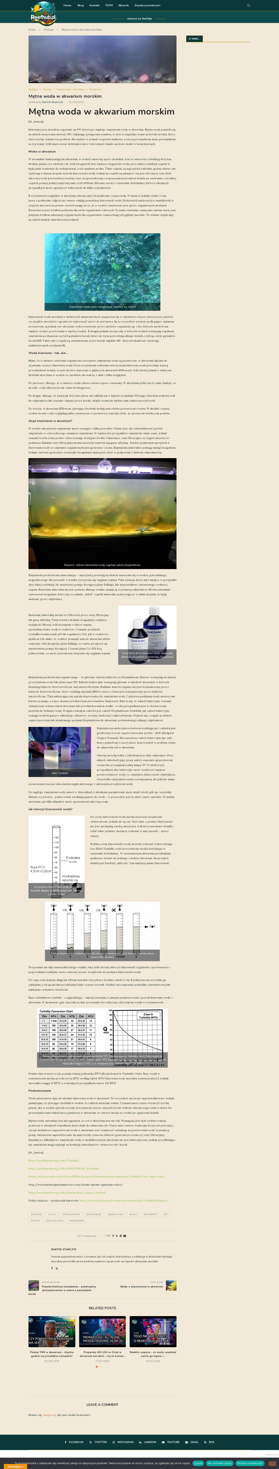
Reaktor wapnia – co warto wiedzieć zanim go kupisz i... (153, 1354)
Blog (80, 5)
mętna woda (115, 1214)
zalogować (49, 1415)
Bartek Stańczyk (52, 102)
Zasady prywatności (147, 5)
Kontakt (94, 5)
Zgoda (198, 1463)
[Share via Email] (124, 1236)
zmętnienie (77, 1220)
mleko (133, 1214)
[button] (33, 1352)
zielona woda (54, 1220)
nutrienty (150, 1214)
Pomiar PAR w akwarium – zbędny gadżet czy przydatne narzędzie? (52, 1354)
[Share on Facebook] (113, 1236)
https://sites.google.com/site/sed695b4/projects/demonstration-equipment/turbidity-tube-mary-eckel (96, 1176)
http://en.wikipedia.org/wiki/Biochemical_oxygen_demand (66, 1192)
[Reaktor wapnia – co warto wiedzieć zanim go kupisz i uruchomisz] (153, 1331)
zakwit (35, 1220)
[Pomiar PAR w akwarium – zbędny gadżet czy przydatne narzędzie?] (51, 1331)
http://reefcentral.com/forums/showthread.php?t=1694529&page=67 (124, 1200)
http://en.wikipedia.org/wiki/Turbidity (53, 1160)
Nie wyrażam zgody (220, 1463)
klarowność (94, 1214)
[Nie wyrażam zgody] (272, 1463)
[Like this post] (108, 1236)
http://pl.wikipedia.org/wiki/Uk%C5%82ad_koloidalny (63, 1168)
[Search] (249, 5)
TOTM (109, 5)
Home (67, 5)
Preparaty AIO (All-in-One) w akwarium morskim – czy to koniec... (102, 1354)
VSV (165, 1214)
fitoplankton (71, 1214)
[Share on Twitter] (116, 1236)
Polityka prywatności (250, 1463)
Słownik (123, 5)
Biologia (49, 29)
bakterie (36, 1214)
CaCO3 (52, 1214)
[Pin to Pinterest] (121, 1236)
